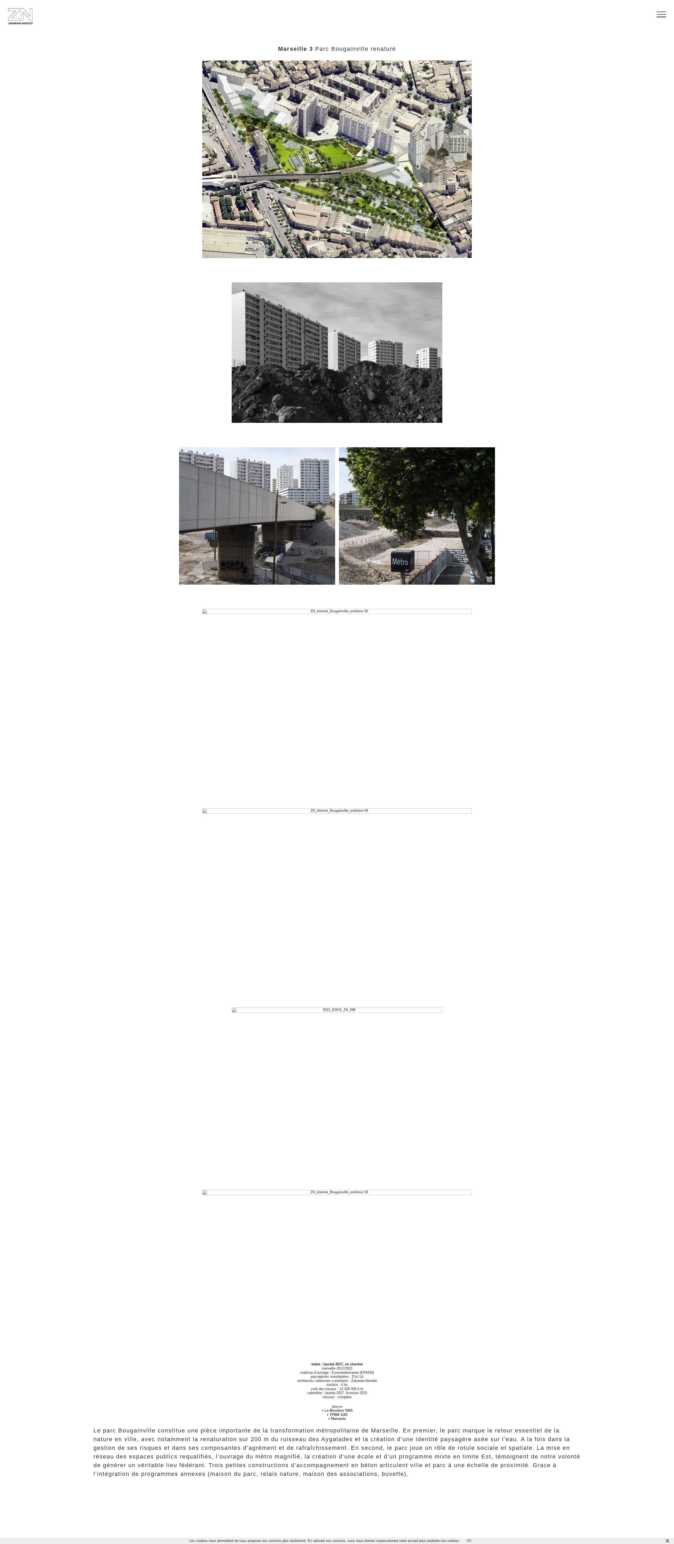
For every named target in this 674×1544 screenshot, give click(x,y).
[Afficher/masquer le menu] (661, 14)
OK (469, 1541)
